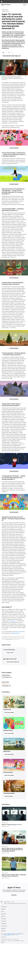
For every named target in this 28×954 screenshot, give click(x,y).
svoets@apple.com (6, 685)
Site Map (2, 942)
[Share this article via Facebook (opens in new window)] (3, 53)
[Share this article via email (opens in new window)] (9, 53)
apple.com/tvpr (18, 631)
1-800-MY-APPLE (7, 934)
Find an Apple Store (11, 933)
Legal (22, 940)
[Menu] (26, 1)
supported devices (15, 633)
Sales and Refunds (16, 940)
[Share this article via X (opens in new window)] (6, 53)
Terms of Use (9, 940)
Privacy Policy (3, 940)
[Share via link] (12, 53)
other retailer (18, 933)
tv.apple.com (13, 621)
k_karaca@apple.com (6, 677)
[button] (20, 1)
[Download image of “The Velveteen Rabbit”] (25, 77)
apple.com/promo (9, 639)
